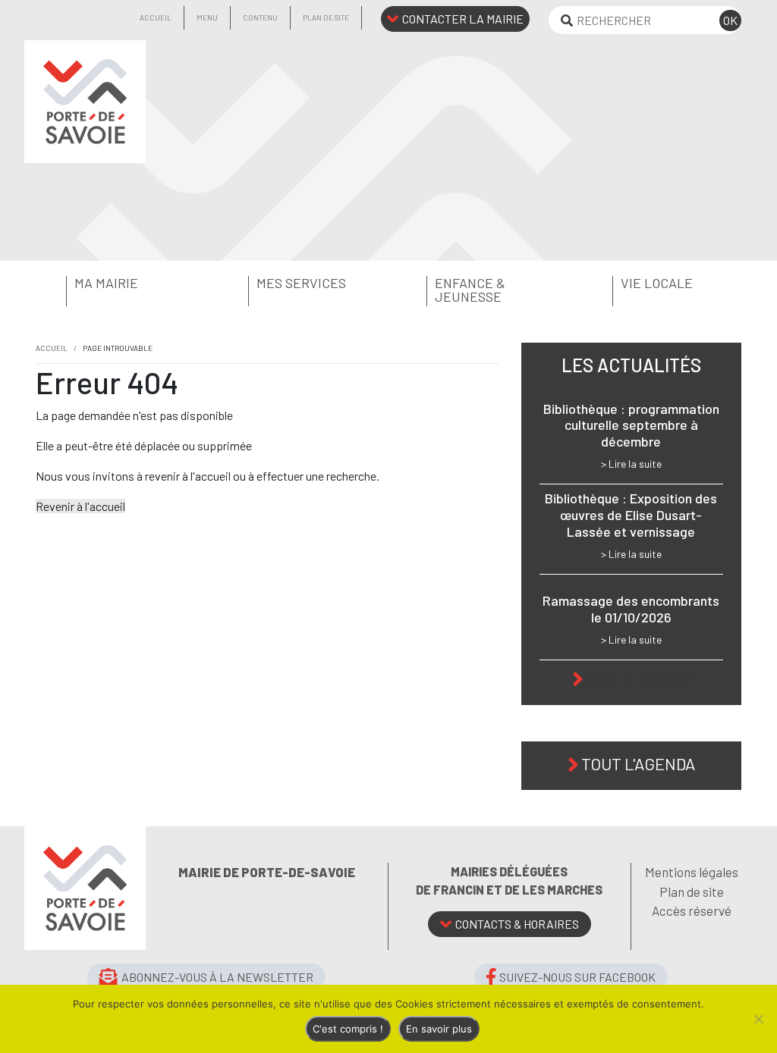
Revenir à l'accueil (80, 506)
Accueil (155, 17)
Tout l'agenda (638, 763)
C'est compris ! (348, 1029)
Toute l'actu (638, 677)
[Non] (758, 1018)
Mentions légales (691, 871)
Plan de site (326, 17)
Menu (207, 17)
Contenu (260, 17)
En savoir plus (439, 1029)
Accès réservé (691, 910)
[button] (115, 283)
